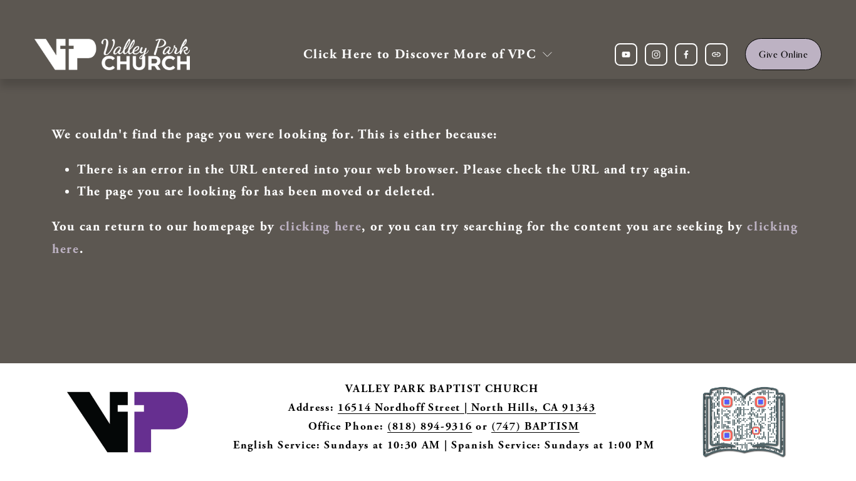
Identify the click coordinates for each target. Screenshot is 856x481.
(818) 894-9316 (429, 426)
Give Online (783, 54)
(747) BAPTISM (535, 426)
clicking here (320, 226)
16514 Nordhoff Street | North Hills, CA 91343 (467, 407)
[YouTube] (626, 54)
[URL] (716, 54)
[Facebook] (686, 54)
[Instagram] (656, 54)
